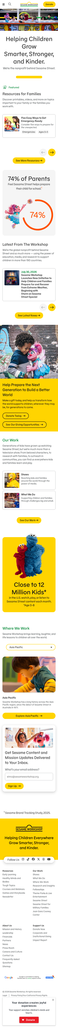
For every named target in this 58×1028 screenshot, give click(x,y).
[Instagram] (23, 860)
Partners (6, 940)
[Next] (52, 152)
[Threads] (43, 860)
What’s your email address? (22, 769)
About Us (7, 925)
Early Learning (9, 874)
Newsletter (7, 896)
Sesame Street (40, 900)
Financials (7, 936)
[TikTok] (28, 860)
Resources (7, 870)
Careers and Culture (12, 951)
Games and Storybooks (13, 893)
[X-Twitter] (38, 860)
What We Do (39, 878)
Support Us (38, 925)
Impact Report (40, 940)
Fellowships (38, 889)
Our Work (38, 870)
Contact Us (7, 955)
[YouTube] (48, 860)
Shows (36, 874)
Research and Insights (44, 885)
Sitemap (6, 966)
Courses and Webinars (13, 889)
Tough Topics (8, 885)
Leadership (7, 933)
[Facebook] (33, 860)
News (5, 944)
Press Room (8, 948)
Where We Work (41, 882)
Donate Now (39, 929)
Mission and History (12, 929)
